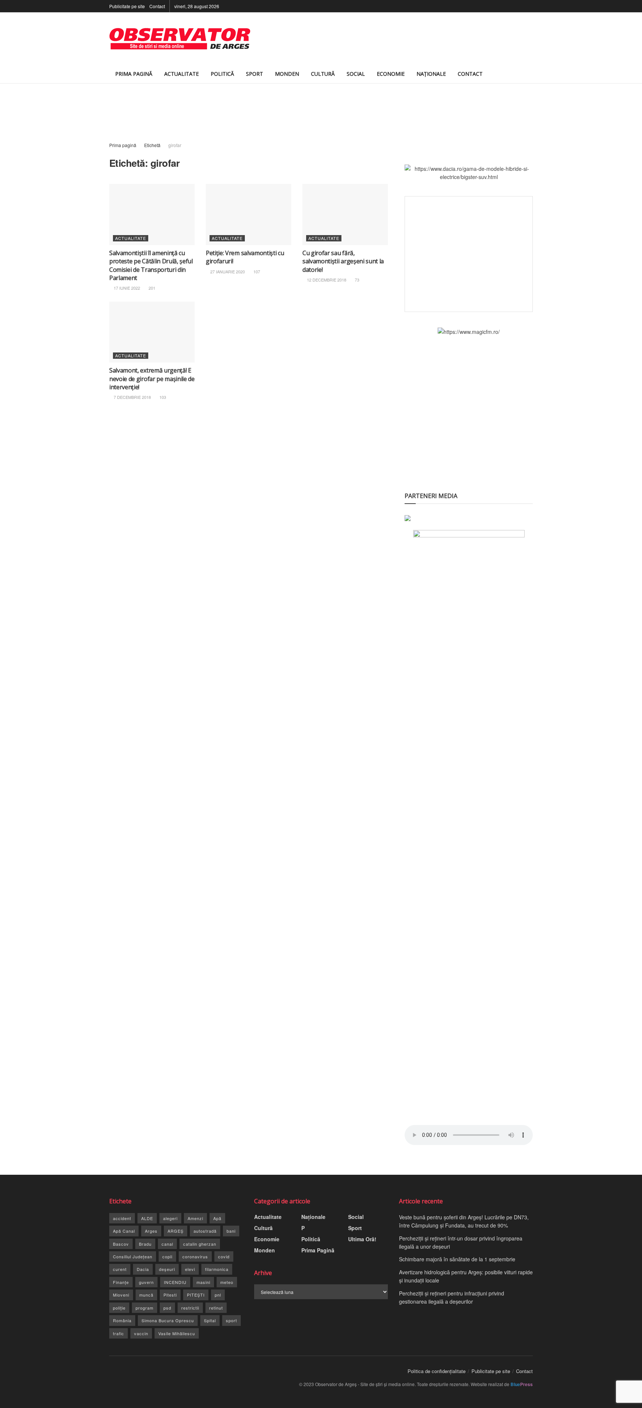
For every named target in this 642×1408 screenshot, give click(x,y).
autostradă (205, 1231)
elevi (190, 1269)
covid (224, 1256)
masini (203, 1282)
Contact (157, 6)
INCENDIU (175, 1282)
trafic (118, 1333)
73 (356, 280)
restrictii (190, 1308)
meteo (226, 1282)
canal (167, 1244)
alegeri (170, 1218)
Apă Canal (124, 1231)
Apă (217, 1218)
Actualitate (181, 73)
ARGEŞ (176, 1231)
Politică (222, 73)
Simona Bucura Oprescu (168, 1320)
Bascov (121, 1244)
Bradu (145, 1244)
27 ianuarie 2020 (227, 271)
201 (151, 288)
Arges (151, 1231)
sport (231, 1320)
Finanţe (121, 1282)
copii (167, 1256)
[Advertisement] (397, 38)
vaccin (141, 1333)
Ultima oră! (362, 1239)
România (122, 1320)
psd (167, 1308)
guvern (146, 1282)
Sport (254, 73)
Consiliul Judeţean (132, 1256)
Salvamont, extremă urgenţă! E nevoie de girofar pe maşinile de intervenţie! (152, 378)
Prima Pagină (133, 73)
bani (231, 1231)
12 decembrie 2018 (326, 280)
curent (120, 1269)
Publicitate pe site (127, 6)
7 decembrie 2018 (132, 397)
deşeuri (167, 1269)
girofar (174, 145)
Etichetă (152, 145)
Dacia (143, 1269)
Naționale (431, 73)
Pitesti (170, 1295)
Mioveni (121, 1295)
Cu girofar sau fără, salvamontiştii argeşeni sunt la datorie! (343, 261)
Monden (287, 73)
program (144, 1308)
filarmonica (216, 1269)
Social (356, 73)
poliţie (119, 1308)
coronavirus (195, 1256)
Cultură (323, 73)
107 (256, 271)
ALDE (147, 1218)
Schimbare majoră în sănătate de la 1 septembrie (457, 1259)
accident (122, 1218)
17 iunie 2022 (126, 288)
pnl (218, 1295)
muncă (146, 1295)
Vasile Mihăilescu (176, 1333)
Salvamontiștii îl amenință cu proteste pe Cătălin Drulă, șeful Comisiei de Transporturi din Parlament (151, 265)
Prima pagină (122, 145)
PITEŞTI (196, 1295)
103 (162, 397)
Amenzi (195, 1218)
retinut (216, 1308)
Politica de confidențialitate (437, 1371)
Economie (391, 73)
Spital (210, 1320)
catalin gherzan (199, 1244)
